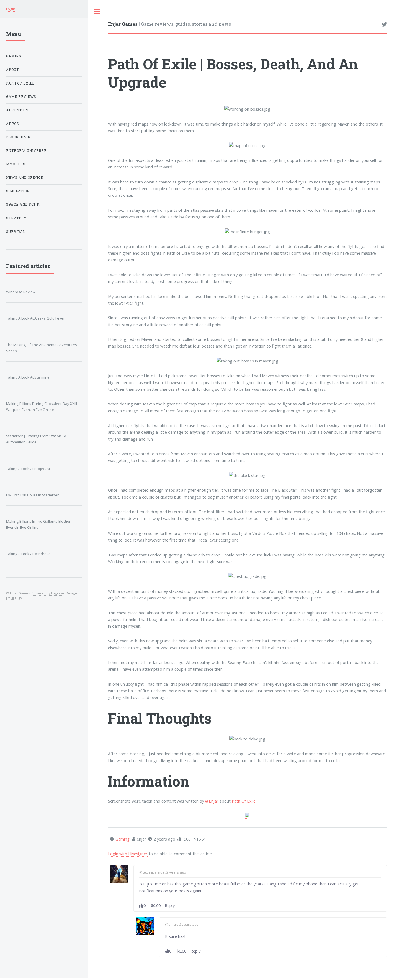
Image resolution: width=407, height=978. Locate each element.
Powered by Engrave (48, 593)
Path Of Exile (244, 801)
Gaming (13, 56)
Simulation (18, 191)
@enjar (171, 924)
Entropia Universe (26, 151)
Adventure (18, 110)
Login (10, 8)
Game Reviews (21, 97)
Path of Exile (20, 83)
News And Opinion (24, 177)
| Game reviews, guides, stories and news (169, 24)
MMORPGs (15, 164)
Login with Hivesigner (128, 853)
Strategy (16, 218)
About (12, 70)
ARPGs (12, 124)
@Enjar (211, 801)
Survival (15, 231)
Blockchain (18, 137)
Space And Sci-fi (23, 204)
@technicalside (152, 872)
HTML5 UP (14, 598)
